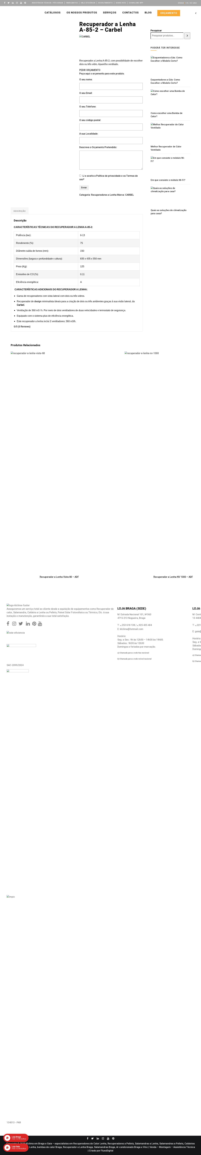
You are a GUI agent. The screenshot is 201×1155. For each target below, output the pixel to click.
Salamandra (19, 612)
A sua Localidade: (88, 134)
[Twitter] (9, 2)
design (37, 301)
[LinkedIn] (13, 2)
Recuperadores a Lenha (104, 195)
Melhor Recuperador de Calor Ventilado (166, 148)
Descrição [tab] (20, 211)
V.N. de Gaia (191, 3)
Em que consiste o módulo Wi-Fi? (168, 180)
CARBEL (129, 195)
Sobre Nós (121, 3)
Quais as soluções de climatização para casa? (168, 212)
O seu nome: (86, 79)
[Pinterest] (26, 2)
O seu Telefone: (87, 106)
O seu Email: (85, 93)
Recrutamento (105, 3)
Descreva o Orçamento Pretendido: (98, 147)
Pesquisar (156, 30)
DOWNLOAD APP (136, 3)
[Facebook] (5, 2)
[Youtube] (21, 2)
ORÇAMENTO (168, 13)
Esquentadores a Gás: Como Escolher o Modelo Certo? (165, 81)
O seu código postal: (90, 120)
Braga (181, 3)
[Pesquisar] (187, 35)
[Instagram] (17, 2)
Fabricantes (72, 3)
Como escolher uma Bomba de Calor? (166, 115)
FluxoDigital (107, 1150)
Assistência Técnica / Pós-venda (47, 3)
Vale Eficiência (88, 3)
